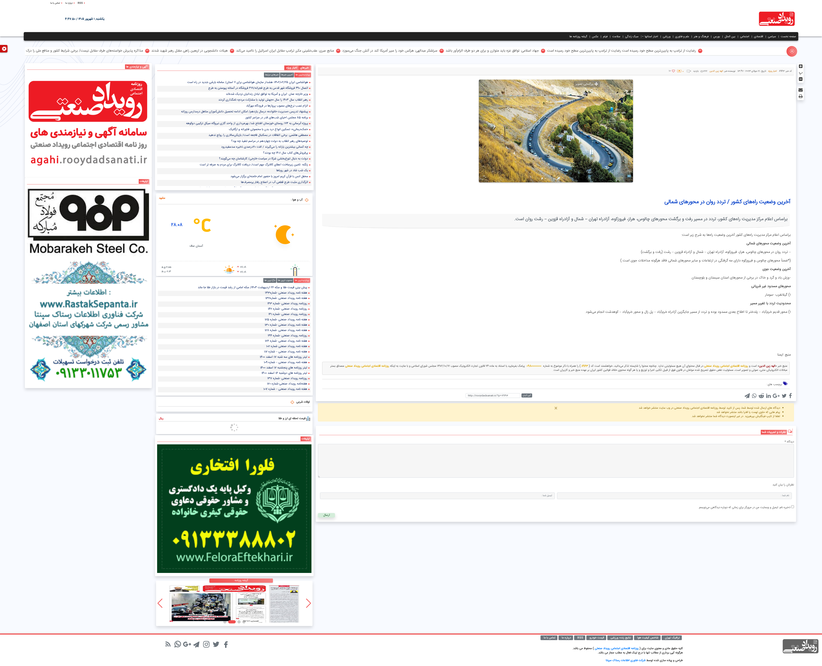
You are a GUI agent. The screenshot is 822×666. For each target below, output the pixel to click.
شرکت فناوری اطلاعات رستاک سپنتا (626, 660)
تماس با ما (55, 3)
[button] (244, 621)
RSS (80, 3)
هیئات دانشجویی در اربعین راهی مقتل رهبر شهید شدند (329, 51)
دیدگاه (789, 442)
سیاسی (772, 36)
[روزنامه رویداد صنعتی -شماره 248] (234, 603)
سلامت (616, 36)
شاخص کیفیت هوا (647, 637)
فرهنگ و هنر (701, 36)
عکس (595, 36)
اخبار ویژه (772, 71)
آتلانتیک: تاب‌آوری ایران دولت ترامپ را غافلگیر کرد (110, 51)
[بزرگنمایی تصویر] (556, 131)
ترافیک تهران (672, 637)
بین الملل (730, 36)
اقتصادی (758, 36)
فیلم (605, 36)
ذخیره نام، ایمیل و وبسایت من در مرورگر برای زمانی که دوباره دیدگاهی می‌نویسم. (744, 507)
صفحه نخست (788, 36)
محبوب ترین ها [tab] (285, 280)
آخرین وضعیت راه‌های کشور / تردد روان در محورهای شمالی (727, 202)
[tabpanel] (234, 133)
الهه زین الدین (716, 71)
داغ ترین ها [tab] (269, 280)
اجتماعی (744, 36)
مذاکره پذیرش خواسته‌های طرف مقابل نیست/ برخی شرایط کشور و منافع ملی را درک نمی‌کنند (218, 51)
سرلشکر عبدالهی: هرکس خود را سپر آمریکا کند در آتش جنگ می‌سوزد (529, 51)
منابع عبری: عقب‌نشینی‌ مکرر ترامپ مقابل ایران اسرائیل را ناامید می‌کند (425, 51)
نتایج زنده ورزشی (621, 637)
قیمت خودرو (597, 637)
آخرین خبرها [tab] (287, 75)
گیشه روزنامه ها (578, 36)
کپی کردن (527, 395)
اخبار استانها (651, 36)
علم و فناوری (682, 36)
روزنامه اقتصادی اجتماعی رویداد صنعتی (617, 648)
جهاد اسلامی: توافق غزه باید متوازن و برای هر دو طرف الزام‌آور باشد (632, 51)
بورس (716, 36)
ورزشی (666, 36)
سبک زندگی (632, 36)
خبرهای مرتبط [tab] (271, 75)
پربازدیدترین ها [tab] (302, 75)
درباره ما (69, 3)
